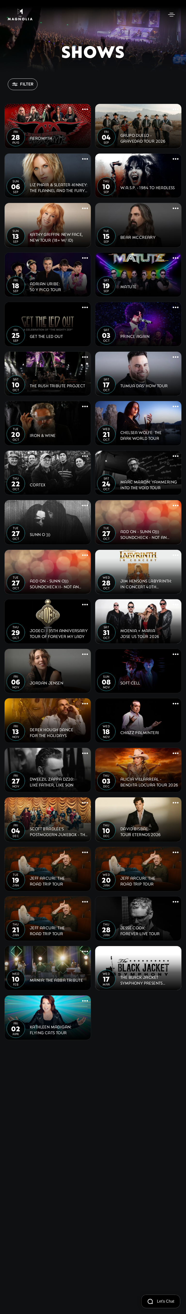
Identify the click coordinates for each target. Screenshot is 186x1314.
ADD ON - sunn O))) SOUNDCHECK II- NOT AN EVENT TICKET (54, 584)
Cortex (37, 484)
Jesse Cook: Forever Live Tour (140, 930)
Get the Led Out (46, 336)
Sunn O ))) (40, 534)
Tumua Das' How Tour (144, 385)
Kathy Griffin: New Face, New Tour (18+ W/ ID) (56, 237)
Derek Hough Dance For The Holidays (51, 732)
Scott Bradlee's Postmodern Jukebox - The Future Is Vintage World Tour (58, 831)
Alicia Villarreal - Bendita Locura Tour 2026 (149, 781)
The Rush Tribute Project (57, 385)
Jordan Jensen (46, 682)
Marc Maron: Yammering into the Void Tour (148, 484)
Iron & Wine (42, 435)
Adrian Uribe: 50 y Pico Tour (45, 286)
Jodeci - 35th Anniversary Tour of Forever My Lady (58, 633)
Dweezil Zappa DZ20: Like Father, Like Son (52, 781)
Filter (26, 84)
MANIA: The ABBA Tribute (56, 980)
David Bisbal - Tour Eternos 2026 (140, 831)
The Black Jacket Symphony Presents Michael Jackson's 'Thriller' (141, 980)
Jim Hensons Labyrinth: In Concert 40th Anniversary (146, 584)
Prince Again (135, 336)
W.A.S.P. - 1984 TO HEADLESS (147, 187)
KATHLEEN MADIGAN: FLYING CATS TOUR (51, 1029)
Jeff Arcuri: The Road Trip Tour (47, 880)
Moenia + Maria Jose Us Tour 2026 (139, 633)
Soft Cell (130, 682)
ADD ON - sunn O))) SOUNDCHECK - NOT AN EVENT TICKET (143, 534)
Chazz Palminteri (139, 732)
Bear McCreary (137, 237)
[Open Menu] (171, 14)
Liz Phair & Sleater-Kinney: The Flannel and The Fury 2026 (59, 187)
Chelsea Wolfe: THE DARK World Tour (141, 435)
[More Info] (85, 110)
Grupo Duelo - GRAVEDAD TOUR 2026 (142, 138)
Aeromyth (41, 138)
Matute (128, 286)
